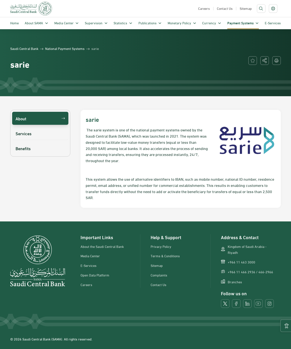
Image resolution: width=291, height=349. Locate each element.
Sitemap (157, 265)
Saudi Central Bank (24, 48)
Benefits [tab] (23, 148)
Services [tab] (24, 133)
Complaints (159, 275)
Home (14, 23)
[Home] (31, 8)
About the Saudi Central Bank (102, 246)
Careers (86, 285)
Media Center (64, 23)
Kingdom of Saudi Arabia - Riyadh (247, 249)
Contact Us (158, 285)
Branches (235, 282)
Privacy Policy (161, 246)
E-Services (273, 23)
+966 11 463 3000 (241, 262)
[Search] (261, 8)
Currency (209, 23)
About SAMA (34, 23)
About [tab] (21, 118)
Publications (147, 23)
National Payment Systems (65, 48)
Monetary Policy (179, 23)
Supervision (93, 23)
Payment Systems (240, 23)
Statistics (120, 23)
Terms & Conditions (165, 256)
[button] (264, 60)
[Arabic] (273, 8)
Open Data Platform (95, 275)
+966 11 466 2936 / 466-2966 (250, 272)
